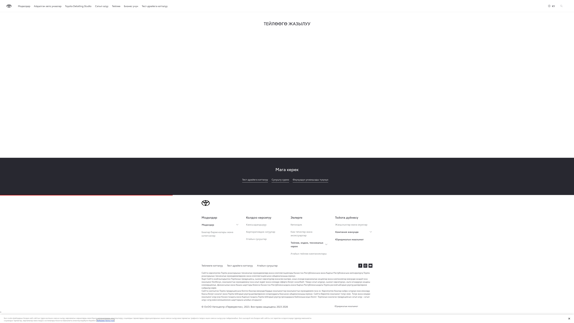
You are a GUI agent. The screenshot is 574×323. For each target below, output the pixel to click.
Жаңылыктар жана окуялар (351, 224)
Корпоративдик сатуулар (260, 231)
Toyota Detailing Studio (78, 6)
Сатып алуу (101, 6)
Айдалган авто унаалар (47, 6)
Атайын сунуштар (256, 238)
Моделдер (24, 6)
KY (553, 6)
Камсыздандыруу (256, 224)
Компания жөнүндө (346, 231)
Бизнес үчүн (131, 6)
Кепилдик (296, 224)
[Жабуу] (569, 318)
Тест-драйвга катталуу (155, 6)
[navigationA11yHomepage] (9, 6)
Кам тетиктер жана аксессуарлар (301, 233)
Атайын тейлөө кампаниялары (309, 253)
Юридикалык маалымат (349, 239)
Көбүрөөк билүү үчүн (105, 320)
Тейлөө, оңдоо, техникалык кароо (307, 244)
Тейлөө (116, 6)
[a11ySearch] (561, 6)
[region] (287, 319)
